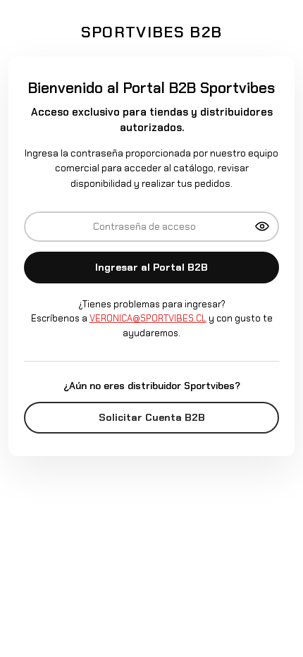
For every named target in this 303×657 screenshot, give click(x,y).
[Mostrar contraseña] (262, 226)
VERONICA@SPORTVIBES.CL (147, 318)
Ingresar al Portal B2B (151, 267)
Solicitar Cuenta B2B (152, 417)
